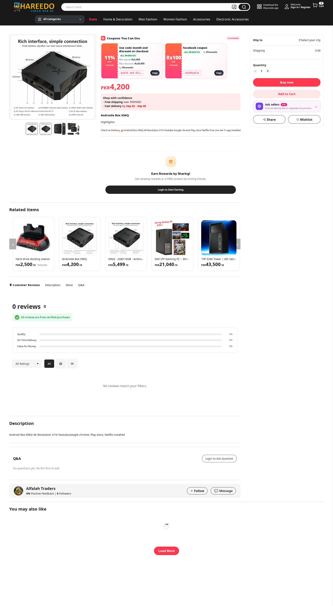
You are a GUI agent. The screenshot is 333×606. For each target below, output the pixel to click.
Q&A (81, 285)
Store (69, 285)
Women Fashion (175, 19)
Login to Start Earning (170, 189)
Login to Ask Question (219, 458)
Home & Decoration (117, 19)
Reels (93, 19)
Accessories (201, 19)
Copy (155, 72)
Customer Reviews (26, 285)
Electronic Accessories (232, 19)
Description (52, 285)
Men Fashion (148, 19)
